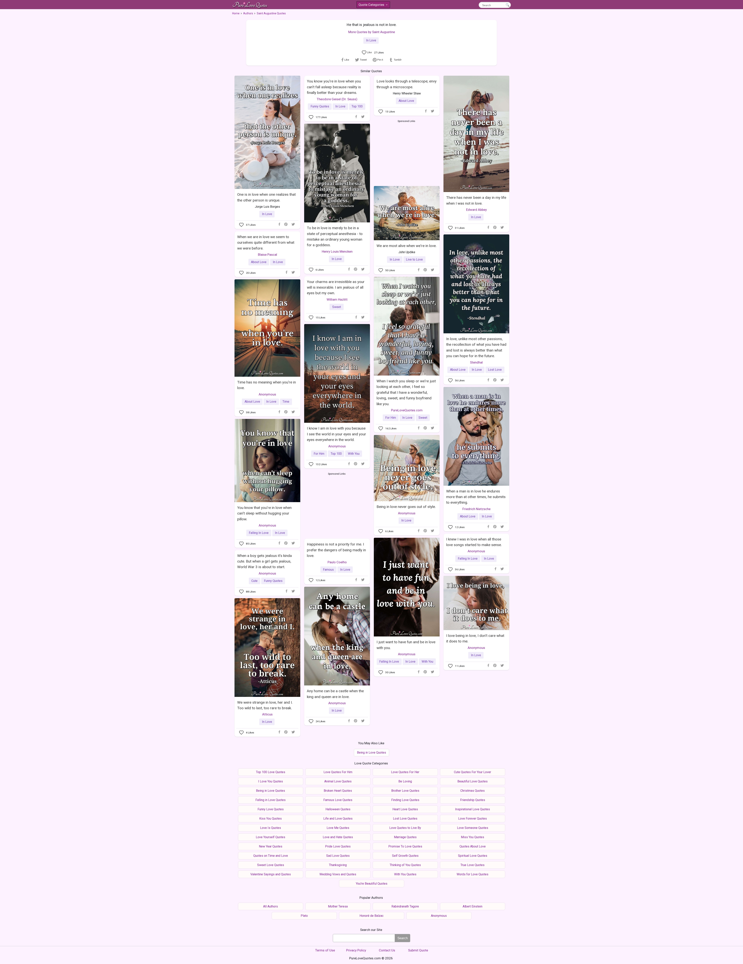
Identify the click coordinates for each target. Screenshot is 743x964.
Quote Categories (373, 5)
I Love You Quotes (270, 781)
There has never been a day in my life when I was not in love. (476, 200)
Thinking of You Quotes (405, 865)
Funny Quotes (320, 106)
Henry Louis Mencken (337, 251)
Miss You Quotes (472, 837)
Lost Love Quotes (405, 818)
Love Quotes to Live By (405, 828)
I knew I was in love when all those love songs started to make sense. (474, 542)
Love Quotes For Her (405, 772)
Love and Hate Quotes (338, 837)
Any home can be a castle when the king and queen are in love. (335, 694)
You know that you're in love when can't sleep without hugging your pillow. (264, 513)
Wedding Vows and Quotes (337, 874)
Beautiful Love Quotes (472, 781)
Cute (254, 581)
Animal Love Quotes (338, 781)
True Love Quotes (472, 865)
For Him (390, 417)
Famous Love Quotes (337, 800)
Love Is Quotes (270, 828)
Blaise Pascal (267, 254)
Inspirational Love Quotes (472, 809)
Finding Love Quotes (405, 800)
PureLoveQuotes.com (407, 410)
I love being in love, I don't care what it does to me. (475, 638)
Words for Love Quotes (472, 874)
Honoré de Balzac (371, 916)
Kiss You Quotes (270, 818)
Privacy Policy (356, 950)
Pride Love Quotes (338, 846)
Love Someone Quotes (472, 828)
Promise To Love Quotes (405, 846)
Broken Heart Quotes (338, 790)
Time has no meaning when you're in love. (266, 385)
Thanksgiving (338, 865)
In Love (371, 40)
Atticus (267, 714)
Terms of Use (325, 950)
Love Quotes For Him (338, 772)
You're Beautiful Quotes (371, 883)
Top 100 (357, 106)
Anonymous (267, 394)
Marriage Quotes (405, 837)
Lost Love (495, 369)
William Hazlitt (337, 299)
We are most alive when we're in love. (407, 246)
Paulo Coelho (337, 562)
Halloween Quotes (337, 809)
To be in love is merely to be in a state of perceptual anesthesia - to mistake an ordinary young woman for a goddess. (335, 236)
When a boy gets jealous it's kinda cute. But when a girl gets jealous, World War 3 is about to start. (264, 561)
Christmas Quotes (472, 790)
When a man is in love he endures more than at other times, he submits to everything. (476, 497)
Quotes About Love (473, 846)
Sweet (336, 307)
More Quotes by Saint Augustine (371, 32)
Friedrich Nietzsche (476, 509)
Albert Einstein (472, 906)
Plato (304, 916)
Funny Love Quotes (271, 809)
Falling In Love (259, 533)
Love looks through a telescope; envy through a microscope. (407, 84)
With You (354, 453)
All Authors (270, 906)
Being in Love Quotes (371, 752)
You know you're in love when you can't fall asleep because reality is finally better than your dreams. (334, 87)
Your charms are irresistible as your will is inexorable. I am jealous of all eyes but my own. (336, 287)
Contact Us (387, 950)
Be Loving (405, 781)
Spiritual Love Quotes (472, 856)
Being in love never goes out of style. (406, 506)
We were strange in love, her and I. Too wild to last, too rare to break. (265, 705)
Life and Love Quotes (338, 818)
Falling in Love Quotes (270, 800)
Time (285, 401)
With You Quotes (405, 874)
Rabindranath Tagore (405, 906)
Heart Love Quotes (405, 809)
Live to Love (414, 259)
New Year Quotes (270, 846)
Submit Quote (418, 950)
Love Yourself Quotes (270, 837)
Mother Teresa (338, 906)
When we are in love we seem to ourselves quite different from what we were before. (265, 242)
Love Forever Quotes (472, 818)
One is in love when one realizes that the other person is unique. (266, 197)
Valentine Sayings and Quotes (270, 874)
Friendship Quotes (472, 800)
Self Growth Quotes (405, 856)
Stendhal (476, 362)
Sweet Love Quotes (270, 865)
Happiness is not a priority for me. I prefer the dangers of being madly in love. (336, 550)
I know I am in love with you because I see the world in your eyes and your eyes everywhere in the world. (336, 434)
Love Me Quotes (338, 828)
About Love (406, 101)
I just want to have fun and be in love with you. (406, 645)
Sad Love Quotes (338, 856)
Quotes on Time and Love (270, 856)
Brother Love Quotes (405, 790)
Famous (328, 569)
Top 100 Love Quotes (270, 772)
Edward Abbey (476, 210)
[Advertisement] (406, 152)
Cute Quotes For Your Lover (472, 772)
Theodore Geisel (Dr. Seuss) (337, 99)
